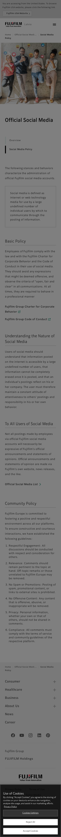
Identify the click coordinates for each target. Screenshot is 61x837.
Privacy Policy (10, 807)
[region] (30, 810)
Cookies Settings (30, 813)
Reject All (30, 822)
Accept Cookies (30, 831)
